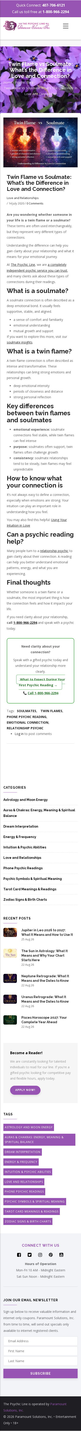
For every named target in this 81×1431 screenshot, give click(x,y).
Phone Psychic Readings (23, 868)
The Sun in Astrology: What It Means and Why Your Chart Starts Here (44, 955)
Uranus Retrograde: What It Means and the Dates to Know (45, 999)
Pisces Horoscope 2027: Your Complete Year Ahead (44, 1020)
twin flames (51, 711)
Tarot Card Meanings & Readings (29, 889)
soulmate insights (19, 342)
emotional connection (27, 722)
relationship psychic (54, 551)
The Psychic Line (23, 264)
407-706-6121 (53, 5)
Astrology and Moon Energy (25, 800)
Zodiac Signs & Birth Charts (25, 899)
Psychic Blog (24, 82)
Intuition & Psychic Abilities (24, 847)
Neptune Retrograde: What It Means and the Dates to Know (45, 978)
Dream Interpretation (20, 826)
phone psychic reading (26, 717)
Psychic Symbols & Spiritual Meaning (32, 879)
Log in (19, 734)
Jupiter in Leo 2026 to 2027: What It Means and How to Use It (47, 932)
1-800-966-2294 (56, 11)
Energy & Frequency (19, 837)
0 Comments (35, 203)
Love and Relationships (23, 198)
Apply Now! (25, 1090)
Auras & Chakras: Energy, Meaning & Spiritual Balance (39, 813)
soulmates (26, 711)
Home (7, 82)
